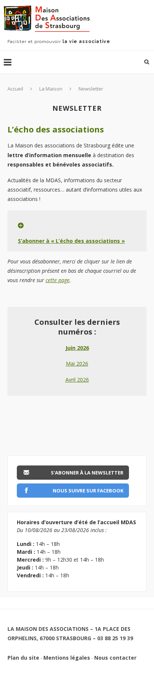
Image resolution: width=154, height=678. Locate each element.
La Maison (50, 88)
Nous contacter (115, 657)
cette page (58, 280)
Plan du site (23, 657)
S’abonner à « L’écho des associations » (71, 240)
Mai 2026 (77, 363)
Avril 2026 (77, 379)
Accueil (15, 88)
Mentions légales (66, 657)
